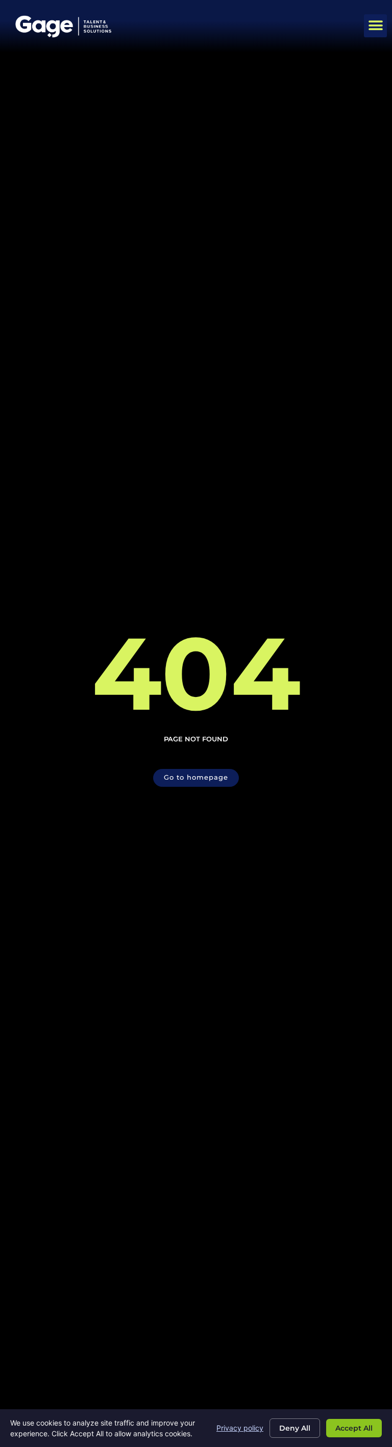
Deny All (294, 1428)
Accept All (354, 1428)
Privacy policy (239, 1428)
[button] (375, 25)
